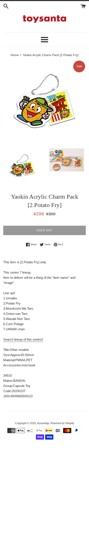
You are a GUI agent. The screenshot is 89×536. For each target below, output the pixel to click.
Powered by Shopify (62, 423)
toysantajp (43, 423)
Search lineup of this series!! (23, 339)
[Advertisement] (44, 490)
